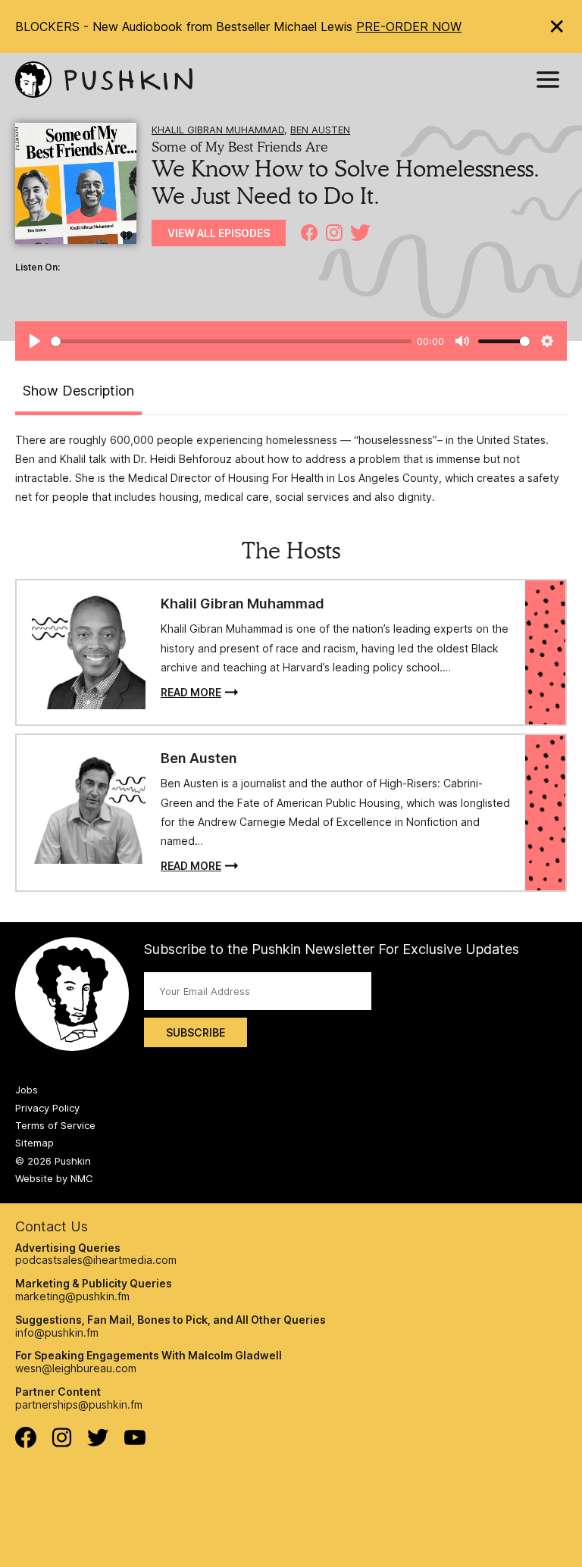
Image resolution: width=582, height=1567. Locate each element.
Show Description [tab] (78, 391)
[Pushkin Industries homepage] (103, 79)
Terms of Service (55, 1125)
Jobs (26, 1090)
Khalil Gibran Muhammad (218, 130)
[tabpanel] (291, 468)
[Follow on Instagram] (62, 1443)
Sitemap (34, 1143)
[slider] (231, 341)
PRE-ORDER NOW (409, 26)
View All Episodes (218, 233)
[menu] (548, 80)
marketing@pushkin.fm (72, 1296)
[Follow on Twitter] (98, 1442)
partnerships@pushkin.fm (78, 1404)
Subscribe (195, 1032)
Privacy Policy (47, 1108)
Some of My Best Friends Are (240, 147)
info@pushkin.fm (57, 1332)
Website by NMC (54, 1178)
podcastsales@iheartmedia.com (96, 1259)
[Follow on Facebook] (25, 1443)
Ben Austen (320, 130)
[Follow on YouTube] (135, 1440)
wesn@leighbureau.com (75, 1368)
